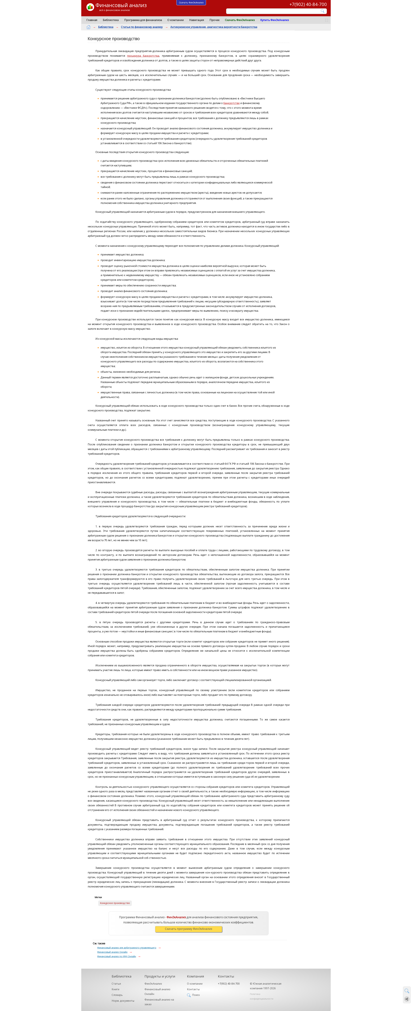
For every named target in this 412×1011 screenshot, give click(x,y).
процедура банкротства (143, 55)
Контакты (193, 989)
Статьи (116, 983)
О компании (175, 20)
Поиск (196, 995)
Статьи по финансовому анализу (142, 27)
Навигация (196, 20)
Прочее (215, 20)
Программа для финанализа (143, 20)
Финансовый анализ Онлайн (112, 952)
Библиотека (111, 20)
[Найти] (323, 11)
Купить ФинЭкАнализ (274, 20)
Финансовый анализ (121, 5)
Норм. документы (123, 1000)
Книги (115, 989)
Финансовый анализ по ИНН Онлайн (116, 956)
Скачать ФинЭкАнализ (240, 20)
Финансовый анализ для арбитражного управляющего (126, 947)
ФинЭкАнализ (153, 983)
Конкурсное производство (115, 903)
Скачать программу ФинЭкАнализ (188, 929)
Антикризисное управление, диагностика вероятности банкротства (213, 27)
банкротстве (231, 103)
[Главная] (88, 27)
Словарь (117, 995)
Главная (91, 20)
